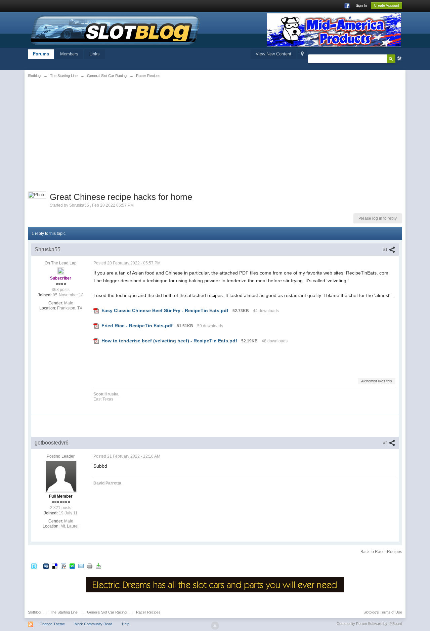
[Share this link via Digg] (46, 565)
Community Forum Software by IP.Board (369, 624)
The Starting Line (64, 612)
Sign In (361, 5)
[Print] (89, 565)
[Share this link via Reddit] (63, 565)
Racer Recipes (148, 612)
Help (125, 624)
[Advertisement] (92, 133)
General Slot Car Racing (107, 612)
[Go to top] (215, 626)
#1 (386, 249)
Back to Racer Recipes (381, 551)
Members (69, 53)
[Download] (98, 565)
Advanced (399, 58)
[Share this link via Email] (81, 565)
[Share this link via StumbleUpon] (72, 565)
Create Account (386, 5)
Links (94, 53)
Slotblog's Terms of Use (382, 612)
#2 (386, 442)
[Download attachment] (96, 310)
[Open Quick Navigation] (302, 54)
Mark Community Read (93, 624)
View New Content (273, 53)
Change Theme (52, 624)
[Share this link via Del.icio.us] (54, 565)
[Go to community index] (115, 29)
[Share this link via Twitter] (34, 565)
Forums (41, 53)
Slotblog (34, 612)
